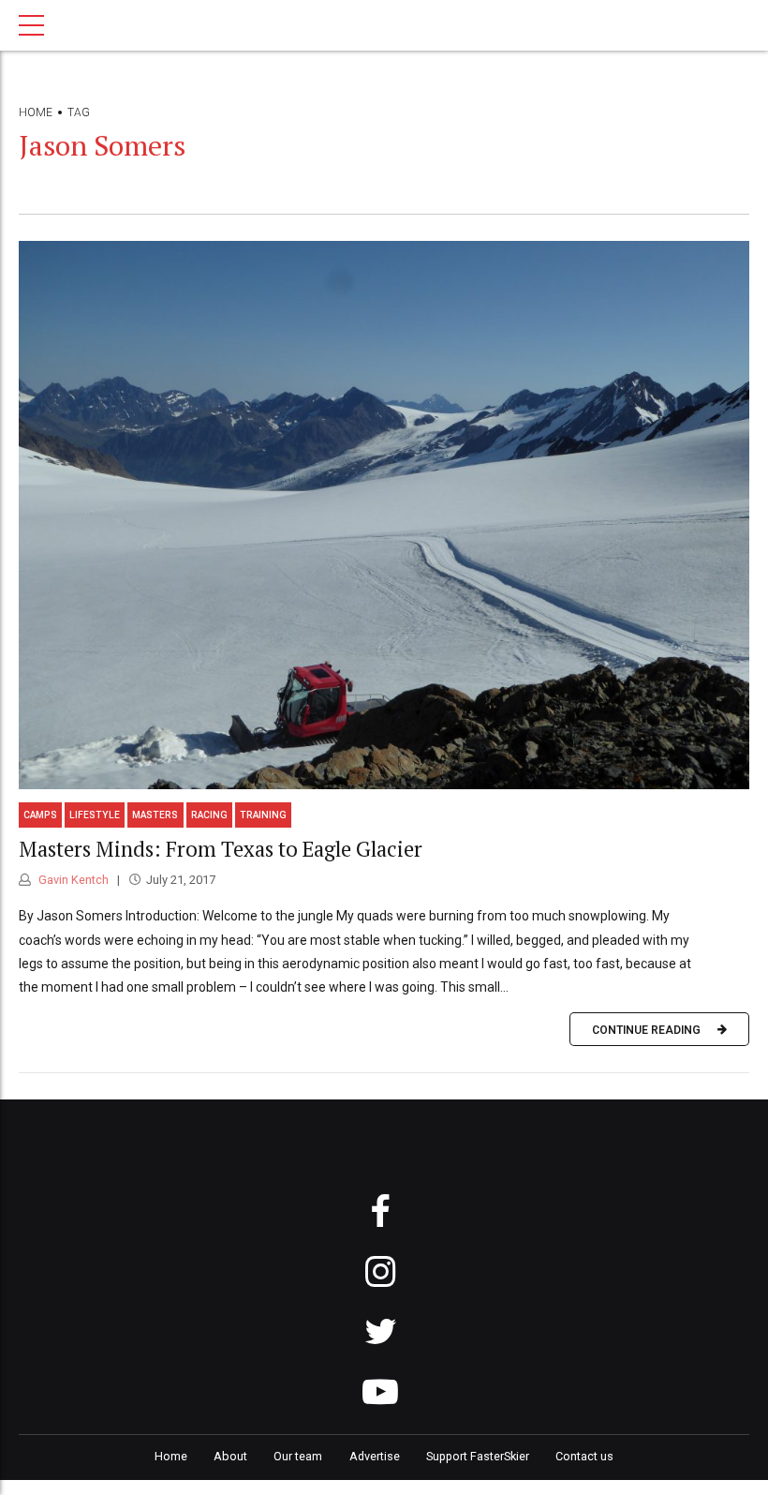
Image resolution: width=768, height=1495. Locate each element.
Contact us (584, 1456)
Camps (40, 815)
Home (35, 112)
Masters (155, 815)
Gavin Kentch (72, 880)
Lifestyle (94, 815)
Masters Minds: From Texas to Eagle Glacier (220, 848)
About (230, 1456)
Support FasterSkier (477, 1456)
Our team (297, 1456)
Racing (209, 815)
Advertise (374, 1456)
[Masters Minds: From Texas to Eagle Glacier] (384, 515)
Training (263, 815)
